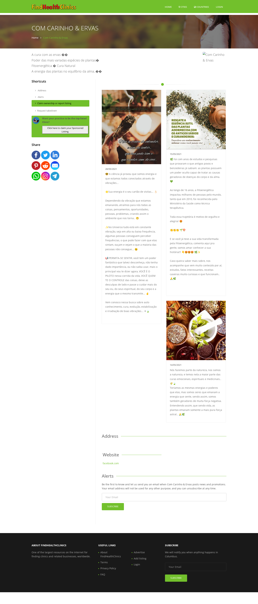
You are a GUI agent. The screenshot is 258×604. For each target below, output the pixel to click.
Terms (104, 562)
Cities (183, 6)
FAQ (102, 574)
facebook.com (111, 463)
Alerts (40, 97)
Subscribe (112, 506)
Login (219, 6)
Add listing (140, 558)
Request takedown (47, 110)
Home (168, 6)
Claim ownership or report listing (54, 103)
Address (41, 90)
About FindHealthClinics (110, 554)
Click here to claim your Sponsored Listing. (65, 129)
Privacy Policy (108, 568)
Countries (202, 6)
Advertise (139, 552)
